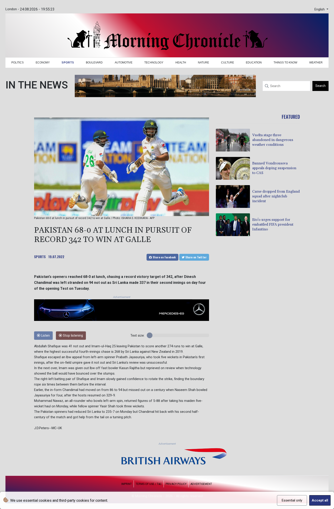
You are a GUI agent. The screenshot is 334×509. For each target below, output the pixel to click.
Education (254, 62)
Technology (153, 62)
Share (164, 257)
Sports (68, 62)
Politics (17, 62)
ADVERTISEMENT (201, 484)
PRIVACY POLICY (176, 484)
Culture (227, 62)
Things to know (285, 62)
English (320, 9)
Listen (45, 336)
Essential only (292, 500)
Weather (316, 62)
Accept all (320, 500)
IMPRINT (126, 484)
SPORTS (40, 256)
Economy (43, 62)
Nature (203, 62)
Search (320, 86)
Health (180, 62)
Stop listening (72, 336)
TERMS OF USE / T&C (149, 484)
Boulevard (94, 62)
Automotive (123, 62)
